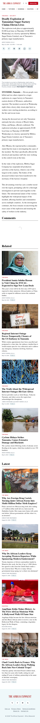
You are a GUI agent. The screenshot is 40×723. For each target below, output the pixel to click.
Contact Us (24, 711)
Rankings (21, 9)
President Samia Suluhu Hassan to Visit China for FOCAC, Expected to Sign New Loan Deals (18, 283)
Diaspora (30, 9)
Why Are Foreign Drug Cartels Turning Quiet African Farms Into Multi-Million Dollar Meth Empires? (19, 500)
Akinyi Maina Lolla (8, 42)
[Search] (26, 3)
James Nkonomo (7, 401)
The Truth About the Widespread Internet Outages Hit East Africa (18, 390)
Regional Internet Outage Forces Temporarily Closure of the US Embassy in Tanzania (16, 336)
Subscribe (33, 3)
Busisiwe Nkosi (7, 626)
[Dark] (24, 3)
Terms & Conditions (28, 709)
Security (13, 15)
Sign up (7, 709)
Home (3, 9)
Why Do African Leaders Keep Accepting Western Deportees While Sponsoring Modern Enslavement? (19, 556)
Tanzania (5, 15)
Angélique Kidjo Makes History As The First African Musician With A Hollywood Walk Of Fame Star (18, 611)
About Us (16, 711)
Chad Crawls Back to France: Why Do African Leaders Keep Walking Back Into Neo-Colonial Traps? (18, 664)
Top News (11, 9)
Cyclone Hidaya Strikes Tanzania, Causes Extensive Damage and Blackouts (15, 440)
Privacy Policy (16, 709)
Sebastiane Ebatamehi (9, 518)
